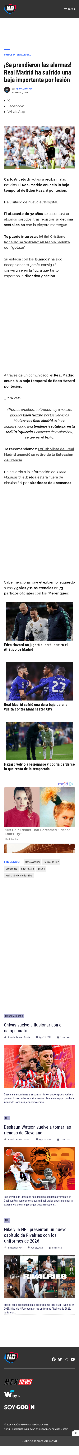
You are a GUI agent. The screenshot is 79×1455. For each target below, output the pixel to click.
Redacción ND (24, 88)
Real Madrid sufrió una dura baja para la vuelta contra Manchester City (35, 706)
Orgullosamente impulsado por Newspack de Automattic (36, 1429)
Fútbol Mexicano (14, 1015)
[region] (39, 31)
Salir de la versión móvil (39, 1441)
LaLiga (41, 868)
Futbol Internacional (17, 54)
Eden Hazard (27, 868)
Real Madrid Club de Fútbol (19, 875)
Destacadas (11, 868)
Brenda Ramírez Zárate (19, 1037)
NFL (7, 1118)
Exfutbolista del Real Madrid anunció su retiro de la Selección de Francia (39, 454)
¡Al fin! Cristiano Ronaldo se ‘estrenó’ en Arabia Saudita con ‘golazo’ (37, 242)
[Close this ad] (75, 1433)
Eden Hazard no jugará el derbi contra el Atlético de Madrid (36, 647)
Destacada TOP (51, 862)
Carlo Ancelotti (32, 862)
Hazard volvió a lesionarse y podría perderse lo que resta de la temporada (39, 766)
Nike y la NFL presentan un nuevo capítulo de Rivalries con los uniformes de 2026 (35, 1235)
